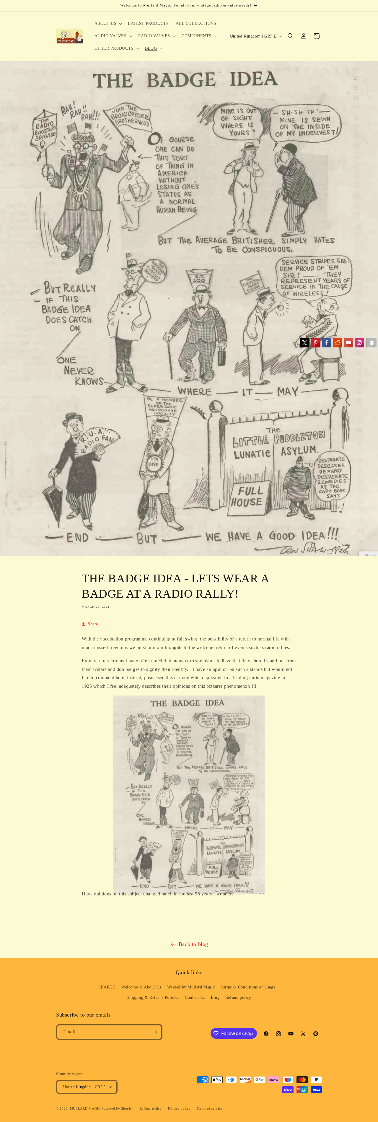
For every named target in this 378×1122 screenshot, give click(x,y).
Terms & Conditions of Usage (248, 987)
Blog (215, 997)
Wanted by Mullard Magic (191, 987)
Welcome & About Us (141, 987)
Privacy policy (179, 1108)
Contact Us (195, 997)
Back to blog (193, 944)
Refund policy (238, 997)
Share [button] (93, 624)
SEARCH (107, 987)
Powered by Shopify (117, 1108)
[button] (108, 23)
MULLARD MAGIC (85, 1108)
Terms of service (209, 1108)
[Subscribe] (154, 1032)
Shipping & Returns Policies (153, 997)
